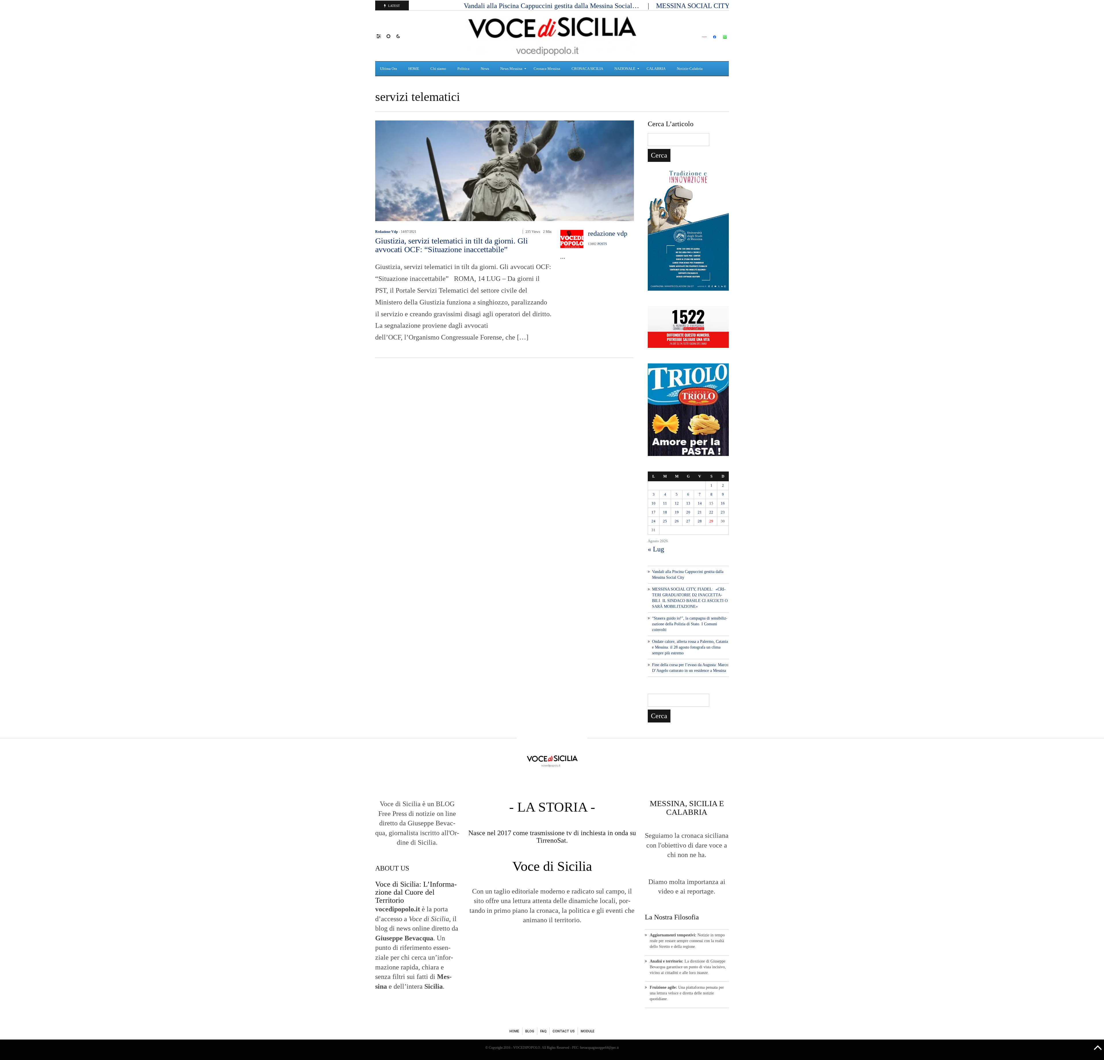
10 (653, 503)
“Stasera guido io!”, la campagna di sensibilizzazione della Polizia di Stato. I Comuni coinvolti (689, 624)
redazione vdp (386, 232)
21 (700, 512)
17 (653, 512)
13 (688, 503)
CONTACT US (564, 1031)
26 (677, 521)
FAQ (543, 1031)
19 (677, 512)
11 (665, 503)
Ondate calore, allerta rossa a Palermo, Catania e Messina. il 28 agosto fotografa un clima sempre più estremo (690, 647)
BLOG (529, 1031)
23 (723, 512)
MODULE (588, 1031)
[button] (381, 35)
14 (700, 503)
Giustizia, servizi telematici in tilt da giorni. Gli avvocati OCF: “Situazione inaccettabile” (451, 245)
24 (653, 521)
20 (688, 512)
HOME (514, 1031)
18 (665, 512)
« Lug (656, 549)
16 (723, 503)
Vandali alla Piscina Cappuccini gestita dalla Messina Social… (552, 5)
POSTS (602, 244)
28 (700, 521)
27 (688, 521)
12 (677, 503)
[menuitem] (389, 69)
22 (711, 512)
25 (665, 521)
